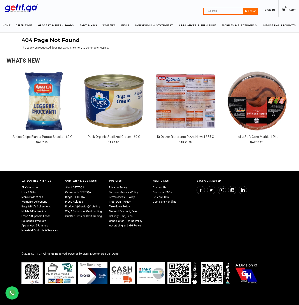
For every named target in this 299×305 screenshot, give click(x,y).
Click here (76, 47)
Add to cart (42, 105)
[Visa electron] (151, 273)
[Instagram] (232, 190)
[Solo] (216, 273)
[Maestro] (183, 273)
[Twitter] (211, 190)
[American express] (122, 273)
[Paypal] (32, 273)
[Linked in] (243, 190)
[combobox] (230, 11)
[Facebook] (201, 190)
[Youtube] (222, 190)
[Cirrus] (247, 273)
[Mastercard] (92, 273)
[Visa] (60, 273)
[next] (288, 109)
